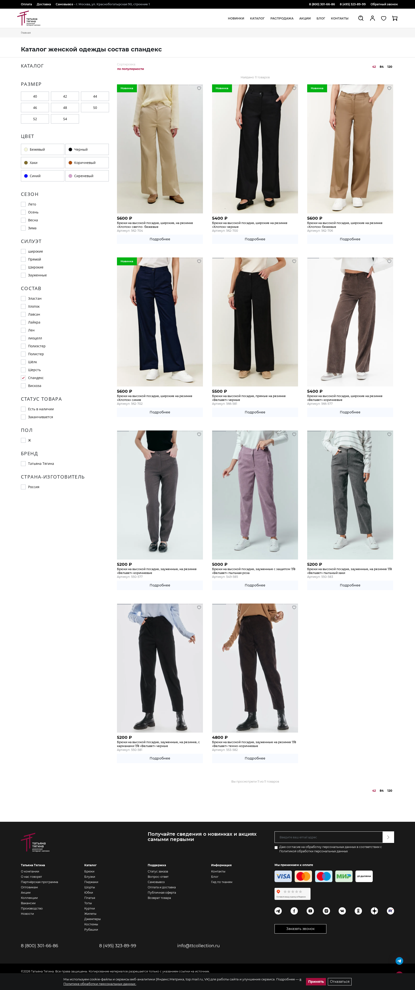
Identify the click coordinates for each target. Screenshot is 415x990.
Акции (26, 892)
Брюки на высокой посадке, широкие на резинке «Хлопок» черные (249, 225)
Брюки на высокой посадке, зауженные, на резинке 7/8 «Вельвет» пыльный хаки (349, 571)
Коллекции (29, 898)
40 (35, 96)
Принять (316, 981)
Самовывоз (64, 4)
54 (65, 119)
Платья (89, 898)
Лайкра (34, 322)
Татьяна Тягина (41, 463)
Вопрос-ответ (158, 876)
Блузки (89, 876)
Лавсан (34, 314)
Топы (88, 903)
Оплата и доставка (162, 887)
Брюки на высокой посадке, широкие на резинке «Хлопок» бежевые (345, 225)
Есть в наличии (41, 409)
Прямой (34, 259)
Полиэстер (37, 346)
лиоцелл (35, 338)
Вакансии (28, 903)
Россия (33, 487)
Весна (33, 220)
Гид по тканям (221, 882)
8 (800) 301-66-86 (322, 4)
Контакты (339, 18)
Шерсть (34, 369)
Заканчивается (40, 417)
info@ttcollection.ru (198, 945)
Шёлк (32, 362)
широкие (35, 251)
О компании (30, 871)
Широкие (35, 267)
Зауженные (37, 275)
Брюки (89, 871)
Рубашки (91, 929)
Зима (32, 228)
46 (35, 107)
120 (389, 66)
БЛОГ (321, 18)
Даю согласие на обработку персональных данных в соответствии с (330, 849)
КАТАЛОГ (257, 18)
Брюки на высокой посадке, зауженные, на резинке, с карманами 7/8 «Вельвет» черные (158, 744)
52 (35, 119)
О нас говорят (31, 876)
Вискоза (34, 385)
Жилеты (90, 913)
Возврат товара (159, 898)
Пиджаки (91, 882)
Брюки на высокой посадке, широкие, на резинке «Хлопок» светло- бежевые (155, 225)
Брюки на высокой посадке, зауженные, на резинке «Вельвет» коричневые (157, 571)
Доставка (44, 4)
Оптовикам (29, 887)
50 (95, 107)
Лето (32, 204)
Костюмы (91, 924)
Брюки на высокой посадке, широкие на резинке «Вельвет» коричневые (345, 398)
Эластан (35, 298)
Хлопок (34, 306)
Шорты (89, 887)
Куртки (89, 908)
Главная (26, 32)
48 (65, 107)
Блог (215, 876)
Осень (33, 212)
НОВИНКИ (236, 18)
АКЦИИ (305, 18)
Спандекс (36, 377)
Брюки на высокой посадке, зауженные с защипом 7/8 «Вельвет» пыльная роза (253, 571)
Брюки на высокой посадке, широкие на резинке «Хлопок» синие (154, 398)
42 (65, 96)
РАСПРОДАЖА (281, 18)
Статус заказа (158, 871)
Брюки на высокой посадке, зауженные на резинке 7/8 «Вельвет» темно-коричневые (254, 744)
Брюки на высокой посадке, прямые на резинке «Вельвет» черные (249, 398)
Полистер (36, 354)
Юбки (88, 892)
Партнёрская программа (39, 882)
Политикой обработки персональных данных (313, 851)
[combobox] (132, 69)
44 (95, 96)
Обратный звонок (384, 4)
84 (382, 66)
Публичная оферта (162, 892)
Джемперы (92, 919)
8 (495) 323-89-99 (353, 4)
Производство (32, 908)
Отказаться (339, 981)
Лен (31, 330)
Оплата (26, 4)
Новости (27, 913)
